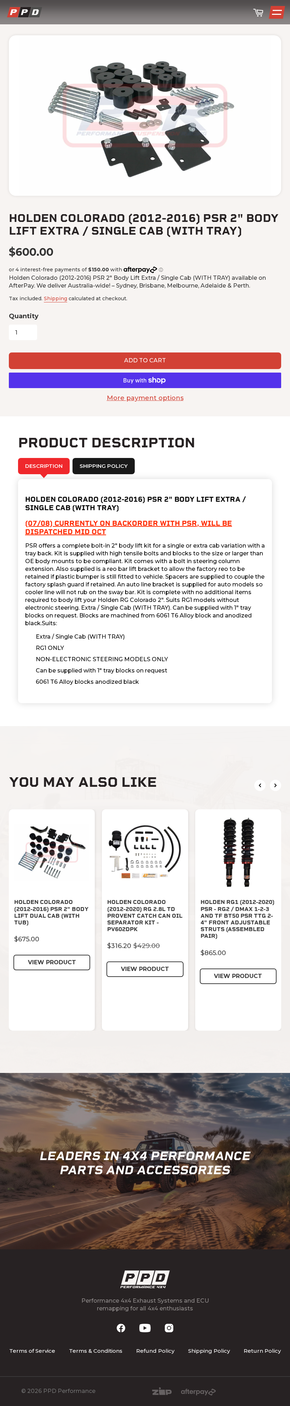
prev (260, 785)
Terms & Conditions (95, 1350)
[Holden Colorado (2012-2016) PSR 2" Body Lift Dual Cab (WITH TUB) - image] (51, 852)
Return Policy (262, 1350)
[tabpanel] (145, 591)
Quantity (24, 316)
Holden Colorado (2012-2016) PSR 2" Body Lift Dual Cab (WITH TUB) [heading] (51, 912)
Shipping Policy (209, 1350)
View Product (52, 962)
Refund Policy (155, 1350)
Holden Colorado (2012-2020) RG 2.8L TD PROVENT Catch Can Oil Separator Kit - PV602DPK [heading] (144, 916)
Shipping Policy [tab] (104, 466)
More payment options (145, 398)
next (275, 785)
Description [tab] (44, 466)
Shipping (55, 298)
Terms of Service (32, 1350)
